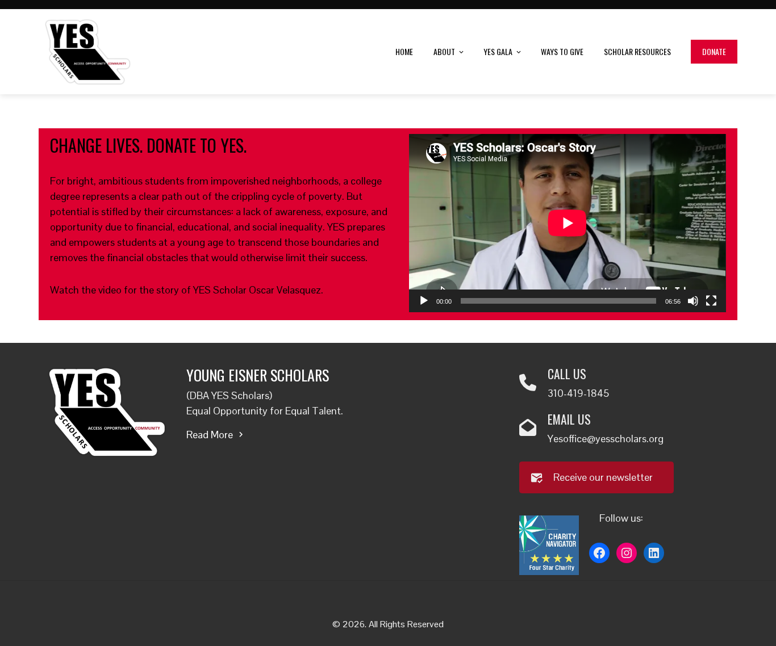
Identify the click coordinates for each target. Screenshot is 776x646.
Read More (209, 434)
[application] (567, 223)
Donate (714, 51)
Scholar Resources (637, 51)
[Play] (423, 301)
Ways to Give (562, 51)
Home (404, 51)
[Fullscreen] (711, 301)
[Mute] (693, 301)
